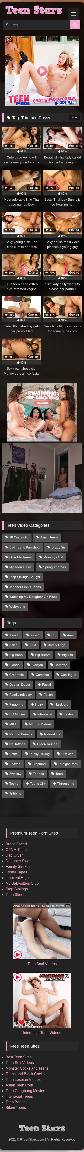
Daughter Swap (19, 861)
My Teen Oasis (20, 567)
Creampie (16, 675)
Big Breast (42, 655)
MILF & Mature (40, 724)
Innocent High (17, 878)
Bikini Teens (16, 1108)
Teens (13, 783)
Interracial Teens (19, 1096)
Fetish (48, 694)
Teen (59, 774)
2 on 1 (35, 635)
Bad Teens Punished (24, 547)
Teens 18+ (38, 783)
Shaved (15, 764)
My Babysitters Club (22, 883)
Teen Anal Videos (42, 964)
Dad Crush (15, 855)
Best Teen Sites (19, 1057)
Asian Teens (49, 537)
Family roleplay (20, 694)
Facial (46, 684)
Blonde (14, 665)
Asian (13, 645)
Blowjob (37, 665)
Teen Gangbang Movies (25, 1091)
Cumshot (42, 675)
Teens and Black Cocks (25, 1074)
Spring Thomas (54, 567)
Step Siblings (17, 889)
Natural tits (52, 734)
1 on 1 (14, 635)
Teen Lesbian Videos (23, 1080)
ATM (32, 645)
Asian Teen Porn (19, 1085)
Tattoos (38, 774)
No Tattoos (17, 744)
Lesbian (69, 714)
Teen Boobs (15, 1102)
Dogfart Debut (19, 684)
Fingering (16, 704)
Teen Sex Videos (20, 1063)
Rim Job (67, 754)
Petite (13, 754)
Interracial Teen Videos (42, 1033)
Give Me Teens (20, 557)
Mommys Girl (53, 557)
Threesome (65, 783)
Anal (70, 635)
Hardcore (61, 704)
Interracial (44, 714)
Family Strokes (18, 867)
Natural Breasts (20, 734)
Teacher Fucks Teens (25, 587)
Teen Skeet (15, 895)
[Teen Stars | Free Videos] (34, 10)
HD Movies (17, 714)
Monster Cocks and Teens (27, 1068)
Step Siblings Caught (24, 577)
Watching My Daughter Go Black (33, 597)
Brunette (61, 665)
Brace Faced (16, 844)
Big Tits (67, 655)
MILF (13, 724)
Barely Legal (57, 645)
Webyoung (17, 606)
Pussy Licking (40, 754)
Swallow (15, 774)
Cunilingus (68, 675)
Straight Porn (68, 764)
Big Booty (16, 655)
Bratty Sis (59, 547)
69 (53, 635)
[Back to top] (69, 1138)
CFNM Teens (17, 850)
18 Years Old (18, 537)
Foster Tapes (16, 872)
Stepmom (39, 764)
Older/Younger (48, 744)
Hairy (39, 704)
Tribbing (15, 793)
